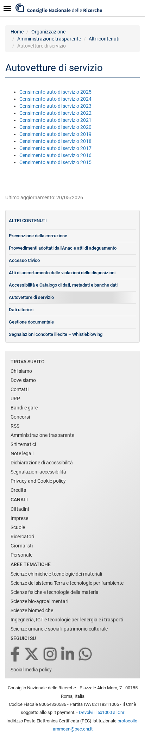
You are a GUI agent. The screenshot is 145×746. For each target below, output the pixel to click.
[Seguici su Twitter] (32, 655)
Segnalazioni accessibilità (38, 472)
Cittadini (20, 509)
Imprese (19, 518)
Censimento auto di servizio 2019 (55, 134)
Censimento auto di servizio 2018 (55, 141)
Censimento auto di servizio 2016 (55, 155)
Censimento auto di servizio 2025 (55, 92)
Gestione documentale (31, 322)
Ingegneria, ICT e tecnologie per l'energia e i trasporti (67, 619)
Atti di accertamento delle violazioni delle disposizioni (62, 272)
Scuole (18, 527)
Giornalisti (22, 545)
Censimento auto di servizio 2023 (55, 106)
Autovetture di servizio (31, 297)
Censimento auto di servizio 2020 (55, 127)
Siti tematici (23, 444)
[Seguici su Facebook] (16, 655)
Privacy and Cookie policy (38, 481)
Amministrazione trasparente (49, 39)
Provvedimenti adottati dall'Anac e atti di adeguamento (62, 248)
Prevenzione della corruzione (38, 235)
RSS (15, 426)
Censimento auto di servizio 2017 (55, 148)
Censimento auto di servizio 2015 (55, 162)
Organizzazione (48, 32)
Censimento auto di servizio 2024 (55, 99)
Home (17, 32)
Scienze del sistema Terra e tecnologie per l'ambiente (67, 583)
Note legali (22, 453)
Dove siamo (23, 380)
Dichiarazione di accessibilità (42, 462)
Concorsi (20, 417)
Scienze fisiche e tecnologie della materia (55, 592)
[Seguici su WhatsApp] (86, 655)
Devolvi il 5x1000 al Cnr (101, 712)
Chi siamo (21, 371)
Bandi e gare (24, 407)
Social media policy (31, 669)
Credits (18, 490)
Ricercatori (22, 536)
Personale (21, 555)
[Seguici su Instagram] (51, 655)
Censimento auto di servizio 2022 (55, 113)
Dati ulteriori (21, 309)
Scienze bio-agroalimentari (39, 601)
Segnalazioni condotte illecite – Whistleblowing (55, 334)
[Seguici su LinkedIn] (68, 655)
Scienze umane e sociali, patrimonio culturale (59, 629)
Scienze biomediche (32, 610)
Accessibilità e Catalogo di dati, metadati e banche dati (63, 285)
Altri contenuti (104, 39)
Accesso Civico (24, 260)
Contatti (20, 389)
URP (15, 398)
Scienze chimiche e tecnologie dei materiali (56, 574)
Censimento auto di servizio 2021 (55, 120)
